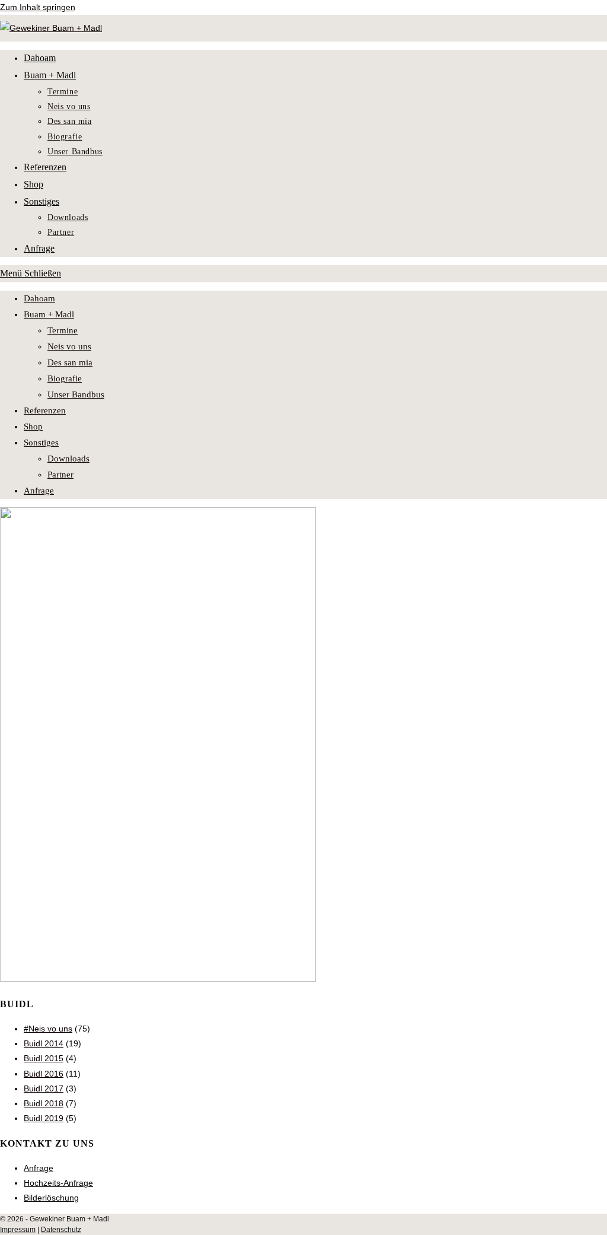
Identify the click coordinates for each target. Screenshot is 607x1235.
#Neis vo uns (48, 1028)
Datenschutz (61, 1230)
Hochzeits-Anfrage (58, 1183)
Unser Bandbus (75, 394)
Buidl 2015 (43, 1058)
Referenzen (45, 410)
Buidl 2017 (43, 1088)
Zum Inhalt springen (37, 7)
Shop (33, 426)
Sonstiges (41, 442)
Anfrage (39, 490)
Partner (60, 474)
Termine (62, 330)
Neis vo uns (69, 346)
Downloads (68, 458)
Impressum (18, 1230)
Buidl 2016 (43, 1073)
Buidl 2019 (43, 1118)
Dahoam (39, 298)
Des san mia (69, 362)
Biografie (64, 378)
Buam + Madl (49, 314)
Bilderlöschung (51, 1197)
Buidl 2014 (43, 1043)
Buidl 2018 (43, 1103)
